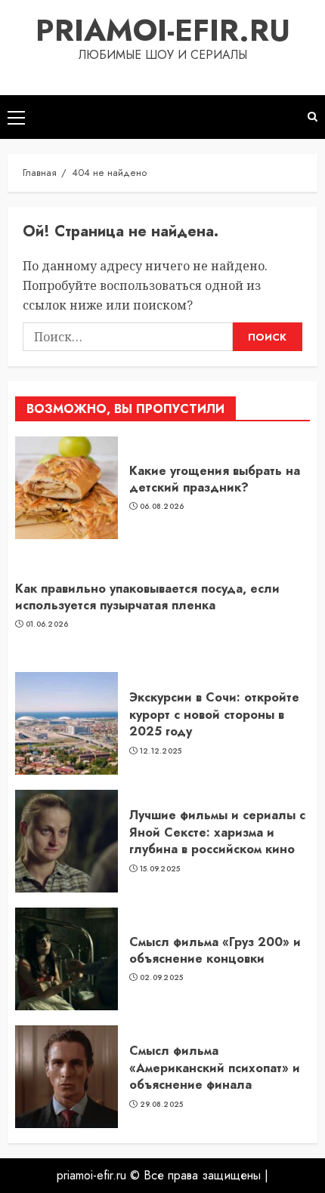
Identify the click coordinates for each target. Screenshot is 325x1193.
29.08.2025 (162, 1104)
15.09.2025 (160, 869)
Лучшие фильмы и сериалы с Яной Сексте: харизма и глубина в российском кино (217, 832)
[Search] (312, 116)
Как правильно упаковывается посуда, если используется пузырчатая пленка (147, 597)
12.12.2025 (161, 751)
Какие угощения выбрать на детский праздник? (214, 479)
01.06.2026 (47, 624)
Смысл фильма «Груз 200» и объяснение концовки (215, 950)
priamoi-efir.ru (163, 30)
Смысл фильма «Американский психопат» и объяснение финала (214, 1067)
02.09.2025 (162, 978)
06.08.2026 (162, 506)
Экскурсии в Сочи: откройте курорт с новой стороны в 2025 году (214, 714)
